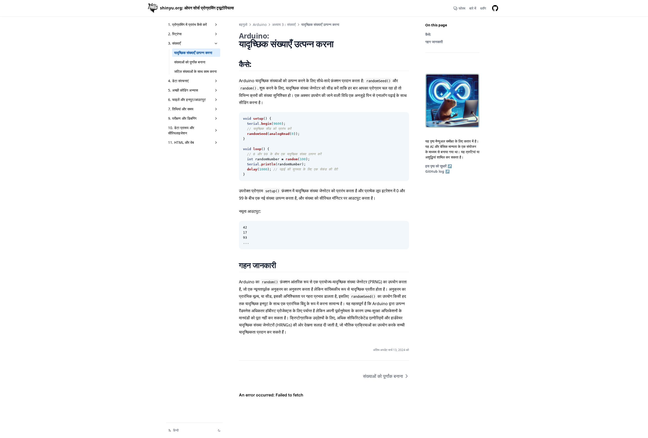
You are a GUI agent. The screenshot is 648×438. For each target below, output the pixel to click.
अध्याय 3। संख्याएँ (284, 24)
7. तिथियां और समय (180, 109)
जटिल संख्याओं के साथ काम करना (195, 71)
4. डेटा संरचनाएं (178, 80)
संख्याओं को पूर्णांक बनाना (189, 62)
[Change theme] (219, 430)
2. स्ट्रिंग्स (174, 33)
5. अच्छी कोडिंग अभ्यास (183, 90)
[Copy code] (402, 118)
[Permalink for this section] (257, 64)
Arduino (260, 24)
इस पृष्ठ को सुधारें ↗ (438, 166)
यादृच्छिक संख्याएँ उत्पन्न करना (193, 52)
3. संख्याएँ (174, 43)
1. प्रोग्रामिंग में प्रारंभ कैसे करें (187, 24)
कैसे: (428, 34)
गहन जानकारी (434, 41)
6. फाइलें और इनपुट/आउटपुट (187, 99)
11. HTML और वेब (181, 142)
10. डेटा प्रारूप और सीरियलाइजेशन (181, 130)
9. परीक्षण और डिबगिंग (182, 118)
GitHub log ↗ (437, 171)
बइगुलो (243, 24)
